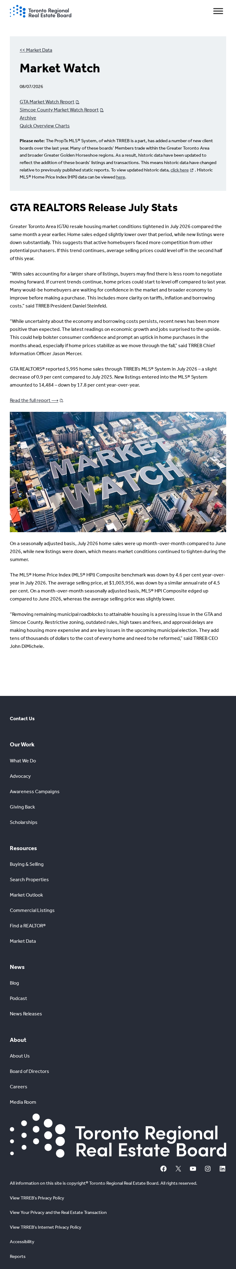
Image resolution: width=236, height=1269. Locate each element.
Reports (18, 1256)
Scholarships (23, 822)
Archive (28, 118)
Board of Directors (29, 1071)
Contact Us (22, 718)
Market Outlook (26, 895)
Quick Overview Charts (45, 126)
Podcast (18, 998)
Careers (18, 1087)
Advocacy (20, 776)
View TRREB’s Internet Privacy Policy (45, 1227)
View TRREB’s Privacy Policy (37, 1198)
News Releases (26, 1014)
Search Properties (29, 879)
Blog (14, 983)
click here (180, 170)
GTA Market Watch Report (47, 102)
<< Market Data (36, 50)
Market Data (23, 941)
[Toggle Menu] (218, 11)
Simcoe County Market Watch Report (59, 110)
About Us (20, 1056)
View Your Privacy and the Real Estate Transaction (58, 1212)
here (120, 177)
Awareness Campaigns (35, 791)
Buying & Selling (27, 864)
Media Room (23, 1102)
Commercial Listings (32, 910)
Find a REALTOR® (28, 926)
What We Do (23, 761)
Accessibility (22, 1241)
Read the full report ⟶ (34, 400)
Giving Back (22, 807)
